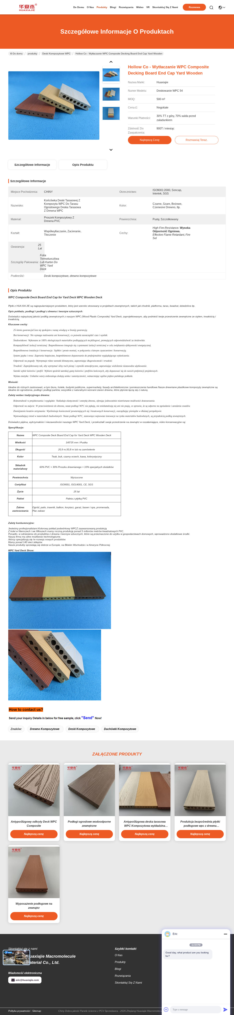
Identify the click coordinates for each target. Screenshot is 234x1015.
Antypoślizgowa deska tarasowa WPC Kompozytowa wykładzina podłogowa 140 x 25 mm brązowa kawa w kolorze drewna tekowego (144, 824)
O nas (90, 7)
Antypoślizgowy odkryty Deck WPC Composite (34, 823)
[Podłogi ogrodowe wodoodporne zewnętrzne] (89, 790)
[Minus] (225, 934)
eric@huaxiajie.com (27, 980)
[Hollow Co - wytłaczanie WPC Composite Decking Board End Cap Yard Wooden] (53, 105)
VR (148, 7)
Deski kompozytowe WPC (56, 53)
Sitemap (36, 1011)
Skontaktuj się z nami (165, 7)
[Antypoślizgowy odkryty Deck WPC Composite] (34, 790)
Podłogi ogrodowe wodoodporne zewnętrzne (89, 823)
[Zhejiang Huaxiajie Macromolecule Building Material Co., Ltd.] (27, 7)
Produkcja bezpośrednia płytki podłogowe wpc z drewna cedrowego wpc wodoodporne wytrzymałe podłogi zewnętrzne (200, 824)
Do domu (78, 7)
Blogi (113, 7)
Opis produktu (83, 164)
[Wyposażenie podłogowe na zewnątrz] (34, 872)
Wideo (140, 7)
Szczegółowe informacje (32, 164)
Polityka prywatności (19, 1011)
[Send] (225, 1009)
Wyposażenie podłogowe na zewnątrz (34, 905)
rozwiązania (126, 7)
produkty (102, 7)
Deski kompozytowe (81, 729)
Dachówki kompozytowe (120, 729)
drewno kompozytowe (44, 729)
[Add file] (166, 1009)
